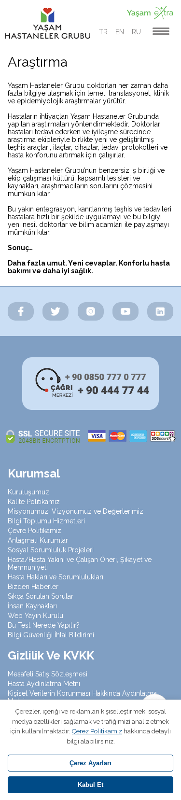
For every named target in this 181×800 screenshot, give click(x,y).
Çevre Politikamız (34, 530)
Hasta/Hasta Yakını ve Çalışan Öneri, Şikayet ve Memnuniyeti (80, 563)
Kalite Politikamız (34, 501)
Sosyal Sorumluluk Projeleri (51, 550)
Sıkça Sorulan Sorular (40, 596)
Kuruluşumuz (28, 492)
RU (136, 32)
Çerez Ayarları (90, 763)
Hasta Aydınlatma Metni (44, 684)
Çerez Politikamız (97, 731)
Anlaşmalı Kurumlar (38, 540)
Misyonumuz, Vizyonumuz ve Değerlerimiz (75, 511)
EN (119, 32)
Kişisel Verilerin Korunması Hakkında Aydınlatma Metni (82, 697)
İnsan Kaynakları (32, 606)
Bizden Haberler (33, 586)
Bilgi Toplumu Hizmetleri (46, 521)
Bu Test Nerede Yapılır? (44, 625)
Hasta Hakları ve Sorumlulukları (55, 577)
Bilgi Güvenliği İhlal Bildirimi (51, 635)
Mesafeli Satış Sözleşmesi (47, 674)
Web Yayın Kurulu (35, 615)
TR (103, 32)
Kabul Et (90, 784)
